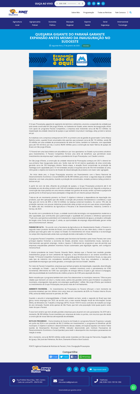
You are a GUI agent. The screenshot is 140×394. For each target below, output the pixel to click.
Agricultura (17, 22)
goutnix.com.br (76, 390)
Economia (52, 22)
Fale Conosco (120, 12)
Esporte (87, 22)
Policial (35, 25)
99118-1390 (116, 382)
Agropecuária (35, 22)
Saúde (87, 25)
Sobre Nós (76, 12)
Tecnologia (122, 25)
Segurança (105, 25)
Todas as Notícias (105, 12)
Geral (105, 22)
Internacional (122, 22)
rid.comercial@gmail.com (68, 382)
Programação (88, 12)
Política (52, 25)
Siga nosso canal (99, 369)
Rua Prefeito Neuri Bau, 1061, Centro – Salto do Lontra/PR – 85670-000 (31, 381)
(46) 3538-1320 (105, 382)
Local (17, 25)
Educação (70, 22)
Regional (70, 25)
